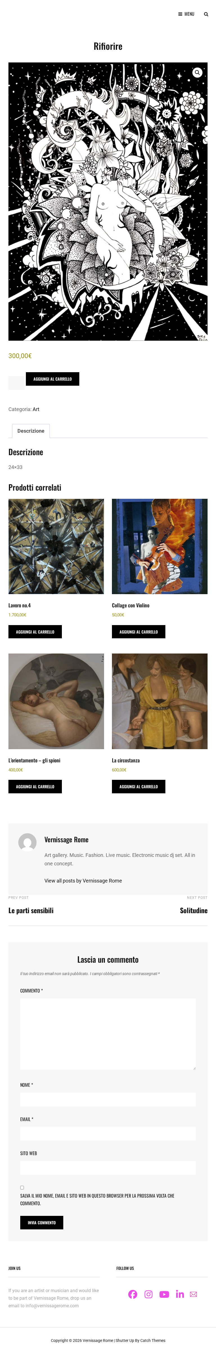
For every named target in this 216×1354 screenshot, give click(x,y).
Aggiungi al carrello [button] (35, 632)
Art (36, 409)
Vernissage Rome (98, 1340)
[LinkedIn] (180, 1294)
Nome (26, 1084)
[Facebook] (133, 1294)
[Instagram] (148, 1294)
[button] (197, 73)
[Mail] (193, 1294)
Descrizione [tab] (30, 431)
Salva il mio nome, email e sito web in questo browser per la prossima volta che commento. (97, 1199)
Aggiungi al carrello (52, 379)
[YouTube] (164, 1294)
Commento (31, 990)
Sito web (28, 1153)
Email (26, 1119)
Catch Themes (152, 1340)
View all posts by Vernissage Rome (83, 881)
